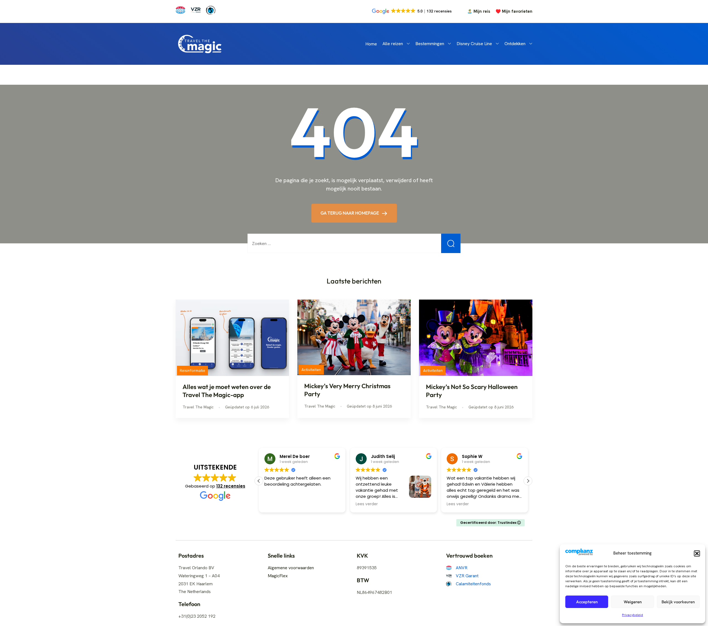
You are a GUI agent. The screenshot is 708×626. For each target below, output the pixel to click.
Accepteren (587, 601)
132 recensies (230, 486)
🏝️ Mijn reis (478, 11)
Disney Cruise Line (474, 44)
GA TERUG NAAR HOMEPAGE (350, 213)
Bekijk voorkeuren (678, 601)
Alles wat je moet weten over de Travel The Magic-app (227, 391)
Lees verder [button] (367, 504)
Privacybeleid (632, 615)
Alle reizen (392, 44)
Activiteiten (311, 369)
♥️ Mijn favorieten (514, 11)
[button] (697, 553)
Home (371, 44)
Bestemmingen (429, 44)
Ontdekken (514, 44)
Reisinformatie (192, 370)
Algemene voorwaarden (291, 568)
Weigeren (633, 601)
